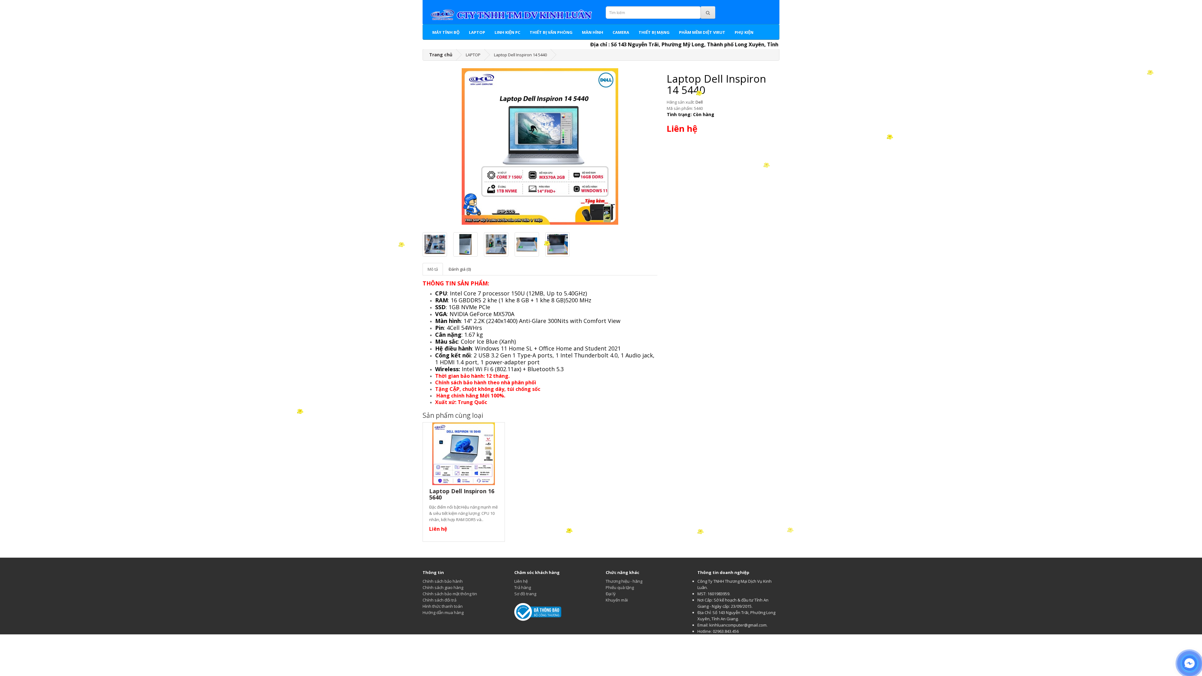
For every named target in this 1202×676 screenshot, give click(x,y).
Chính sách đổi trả (439, 600)
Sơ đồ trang (525, 594)
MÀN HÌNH (592, 32)
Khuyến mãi (617, 600)
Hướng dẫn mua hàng (443, 612)
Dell (699, 102)
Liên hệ (521, 581)
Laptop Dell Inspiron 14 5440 (520, 55)
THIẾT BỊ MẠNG (654, 32)
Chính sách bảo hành (443, 581)
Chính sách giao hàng (443, 587)
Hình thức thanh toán (443, 606)
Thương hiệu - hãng (624, 581)
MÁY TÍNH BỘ (446, 32)
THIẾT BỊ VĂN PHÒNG (551, 32)
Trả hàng (522, 587)
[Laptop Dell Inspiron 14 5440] (540, 146)
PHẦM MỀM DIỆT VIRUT (702, 32)
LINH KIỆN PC (507, 32)
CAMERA (621, 32)
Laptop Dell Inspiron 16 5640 (461, 494)
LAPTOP (477, 32)
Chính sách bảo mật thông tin (450, 594)
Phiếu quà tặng (620, 587)
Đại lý (611, 594)
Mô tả (433, 269)
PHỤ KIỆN (744, 32)
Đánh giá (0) (460, 269)
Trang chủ (440, 55)
